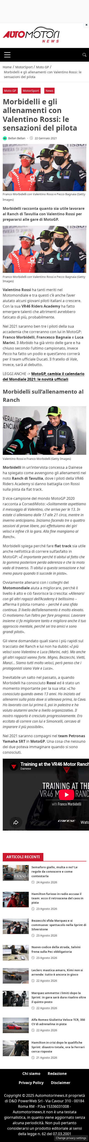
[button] (84, 55)
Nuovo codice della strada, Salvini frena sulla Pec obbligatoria (56, 949)
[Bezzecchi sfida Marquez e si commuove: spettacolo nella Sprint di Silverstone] (16, 926)
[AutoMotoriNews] (31, 34)
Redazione (57, 1073)
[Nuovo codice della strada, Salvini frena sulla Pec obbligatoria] (16, 952)
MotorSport (31, 91)
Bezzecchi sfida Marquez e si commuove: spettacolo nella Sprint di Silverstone (58, 924)
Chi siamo (31, 1073)
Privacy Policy (31, 1082)
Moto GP (10, 91)
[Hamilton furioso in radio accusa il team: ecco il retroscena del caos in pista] (16, 899)
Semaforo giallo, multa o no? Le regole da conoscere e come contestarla (54, 871)
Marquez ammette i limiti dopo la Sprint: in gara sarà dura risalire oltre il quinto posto (58, 997)
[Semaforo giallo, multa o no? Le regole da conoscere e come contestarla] (16, 873)
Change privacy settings (71, 1138)
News (49, 91)
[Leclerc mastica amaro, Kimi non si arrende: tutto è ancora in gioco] (16, 976)
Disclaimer (60, 1082)
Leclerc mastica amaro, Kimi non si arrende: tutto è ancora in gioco (57, 972)
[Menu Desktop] (7, 55)
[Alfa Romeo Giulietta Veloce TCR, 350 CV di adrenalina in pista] (16, 1025)
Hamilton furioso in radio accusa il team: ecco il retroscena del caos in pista (57, 898)
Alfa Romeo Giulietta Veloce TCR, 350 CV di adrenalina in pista (58, 1022)
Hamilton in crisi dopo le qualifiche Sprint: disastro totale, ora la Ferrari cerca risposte (58, 1046)
